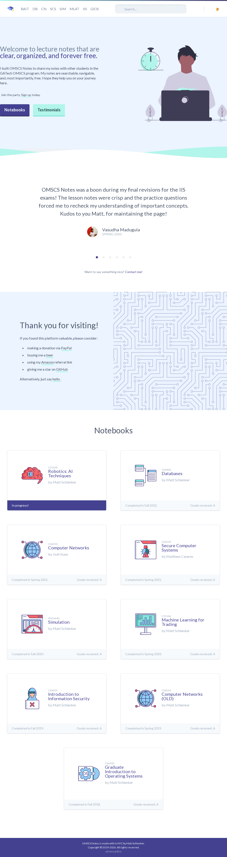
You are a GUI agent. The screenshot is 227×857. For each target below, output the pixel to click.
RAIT (25, 9)
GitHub (62, 369)
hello (57, 379)
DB (35, 9)
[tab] (97, 257)
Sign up (26, 95)
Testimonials (49, 109)
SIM (63, 9)
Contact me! (134, 272)
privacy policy (113, 851)
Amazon (47, 362)
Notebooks (14, 109)
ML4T (74, 9)
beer (49, 355)
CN (44, 9)
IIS (85, 9)
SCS (53, 9)
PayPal (66, 348)
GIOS (94, 9)
